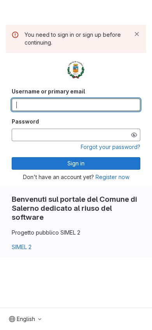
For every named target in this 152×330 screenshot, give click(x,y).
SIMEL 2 (22, 247)
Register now (112, 177)
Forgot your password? (110, 146)
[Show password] (134, 135)
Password (25, 121)
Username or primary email (48, 91)
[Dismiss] (136, 34)
